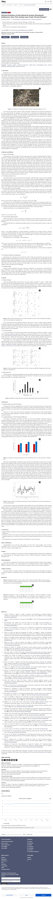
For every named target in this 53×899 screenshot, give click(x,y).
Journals (3, 5)
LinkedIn (29, 857)
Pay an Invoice (4, 843)
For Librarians (30, 846)
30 (19, 511)
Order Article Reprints (44, 9)
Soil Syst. (3, 834)
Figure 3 (4, 344)
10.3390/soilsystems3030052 (29, 5)
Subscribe (4, 884)
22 (24, 136)
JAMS (2, 867)
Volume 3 (16, 5)
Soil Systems (9, 5)
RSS (24, 834)
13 (14, 83)
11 (5, 81)
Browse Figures (15, 37)
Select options (5, 878)
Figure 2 (16, 286)
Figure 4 (10, 375)
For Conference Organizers (33, 851)
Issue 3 (20, 5)
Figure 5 (34, 426)
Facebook (29, 859)
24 (8, 180)
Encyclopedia (4, 866)
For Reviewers (30, 843)
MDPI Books (4, 859)
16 (11, 113)
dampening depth (11, 66)
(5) (51, 252)
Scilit (15, 617)
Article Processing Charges (7, 841)
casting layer (32, 64)
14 (11, 84)
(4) (51, 240)
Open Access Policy (5, 844)
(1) (51, 197)
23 (2, 138)
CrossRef (11, 617)
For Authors (29, 841)
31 (4, 518)
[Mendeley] (16, 760)
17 (23, 117)
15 (10, 113)
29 (49, 412)
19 (45, 129)
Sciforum (3, 857)
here (25, 825)
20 (37, 132)
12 (7, 81)
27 (46, 412)
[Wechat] (12, 760)
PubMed (15, 625)
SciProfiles (3, 864)
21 (39, 133)
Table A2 (14, 344)
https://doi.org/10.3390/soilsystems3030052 (22, 30)
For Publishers (30, 848)
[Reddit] (14, 760)
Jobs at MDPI (4, 848)
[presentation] (24, 197)
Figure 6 (23, 467)
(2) (51, 211)
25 (9, 180)
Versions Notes (24, 37)
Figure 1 (7, 86)
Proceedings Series (5, 869)
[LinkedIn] (7, 760)
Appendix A (10, 335)
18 (28, 123)
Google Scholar (42, 619)
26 (11, 180)
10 (4, 81)
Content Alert (29, 834)
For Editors (29, 844)
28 (48, 412)
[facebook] (10, 760)
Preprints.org (4, 860)
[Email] (3, 760)
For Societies (30, 850)
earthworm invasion (20, 66)
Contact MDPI (4, 846)
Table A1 (45, 322)
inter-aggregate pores (41, 64)
